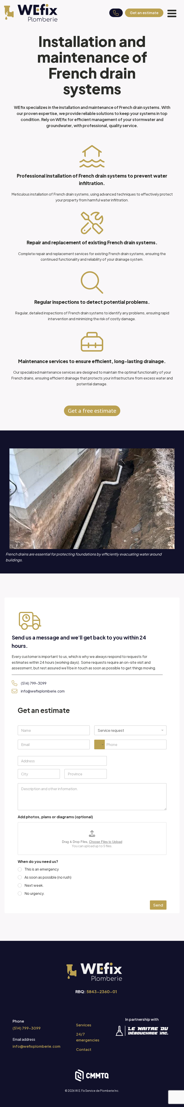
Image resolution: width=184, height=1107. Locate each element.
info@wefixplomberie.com (43, 691)
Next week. (34, 885)
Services (83, 1025)
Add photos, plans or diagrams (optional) (55, 817)
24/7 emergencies (87, 1037)
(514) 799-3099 (33, 683)
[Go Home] (31, 12)
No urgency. (34, 893)
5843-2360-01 (101, 991)
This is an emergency (41, 869)
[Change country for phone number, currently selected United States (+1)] (99, 744)
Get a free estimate (92, 410)
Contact (83, 1049)
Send (158, 904)
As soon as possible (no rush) (47, 877)
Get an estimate (144, 12)
